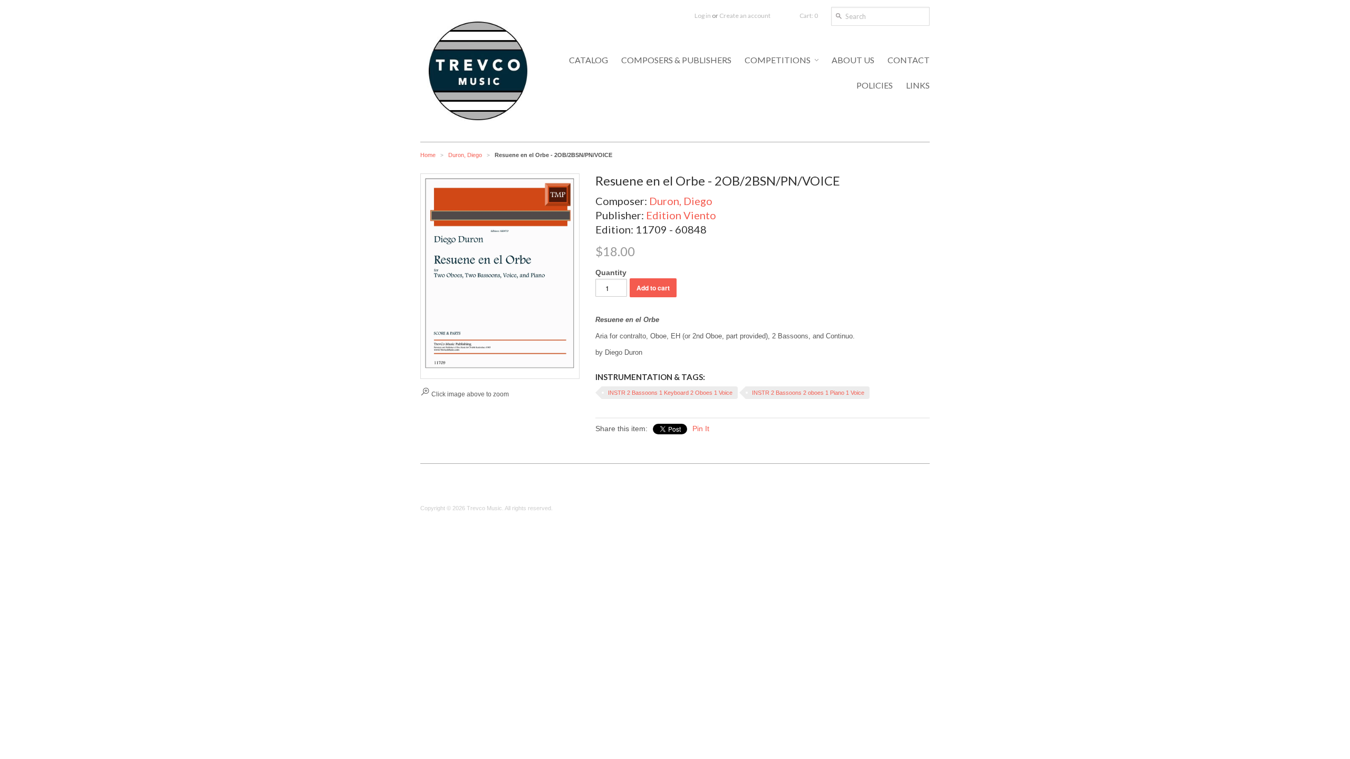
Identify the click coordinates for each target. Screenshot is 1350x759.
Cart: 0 (808, 16)
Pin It (700, 428)
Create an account (744, 16)
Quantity (610, 272)
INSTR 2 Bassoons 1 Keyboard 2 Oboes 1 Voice (670, 393)
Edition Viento (681, 215)
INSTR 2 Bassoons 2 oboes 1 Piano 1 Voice (808, 393)
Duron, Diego (465, 155)
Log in (703, 16)
